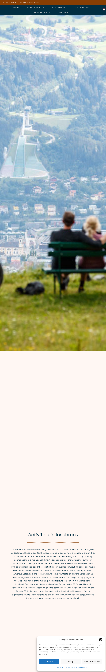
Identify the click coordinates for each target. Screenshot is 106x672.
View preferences (92, 661)
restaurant (59, 7)
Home (16, 7)
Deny (70, 661)
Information (82, 7)
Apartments (34, 7)
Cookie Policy (59, 667)
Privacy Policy (71, 667)
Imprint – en (83, 667)
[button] (101, 639)
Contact (63, 12)
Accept (49, 661)
